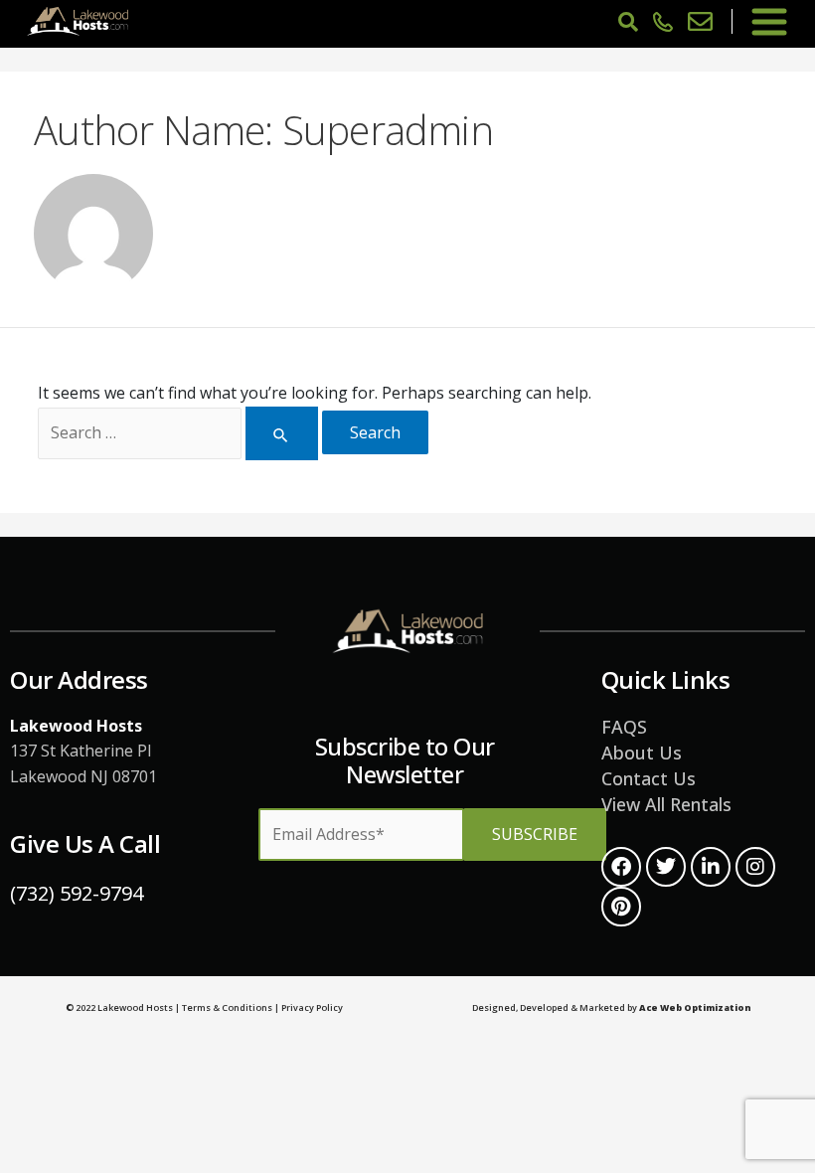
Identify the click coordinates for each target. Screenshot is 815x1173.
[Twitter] (666, 867)
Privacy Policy (312, 1007)
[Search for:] (177, 433)
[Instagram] (755, 867)
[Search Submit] (281, 433)
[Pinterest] (621, 906)
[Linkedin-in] (711, 867)
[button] (768, 21)
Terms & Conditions (227, 1007)
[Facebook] (621, 867)
